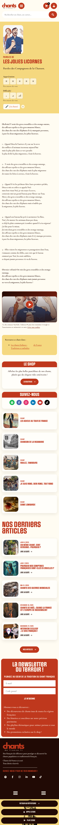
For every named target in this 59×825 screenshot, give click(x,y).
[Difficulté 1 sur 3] (6, 95)
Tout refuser (43, 810)
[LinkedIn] (33, 402)
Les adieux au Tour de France (34, 421)
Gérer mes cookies (33, 327)
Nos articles (28, 649)
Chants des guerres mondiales (35, 588)
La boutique (27, 382)
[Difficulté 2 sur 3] (13, 95)
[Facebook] (19, 402)
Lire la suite (25, 551)
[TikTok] (47, 402)
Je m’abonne (29, 698)
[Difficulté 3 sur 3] (20, 95)
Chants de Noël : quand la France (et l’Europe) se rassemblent (36, 609)
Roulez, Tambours (28, 462)
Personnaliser (15, 819)
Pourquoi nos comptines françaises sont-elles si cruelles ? (37, 567)
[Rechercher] (53, 14)
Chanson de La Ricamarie (32, 441)
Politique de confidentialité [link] (43, 818)
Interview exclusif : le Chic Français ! (29, 630)
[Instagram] (26, 402)
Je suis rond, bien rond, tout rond (36, 483)
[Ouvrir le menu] (21, 6)
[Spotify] (12, 402)
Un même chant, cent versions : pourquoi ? (30, 546)
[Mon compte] (54, 6)
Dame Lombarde (27, 504)
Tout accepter (15, 810)
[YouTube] (40, 402)
